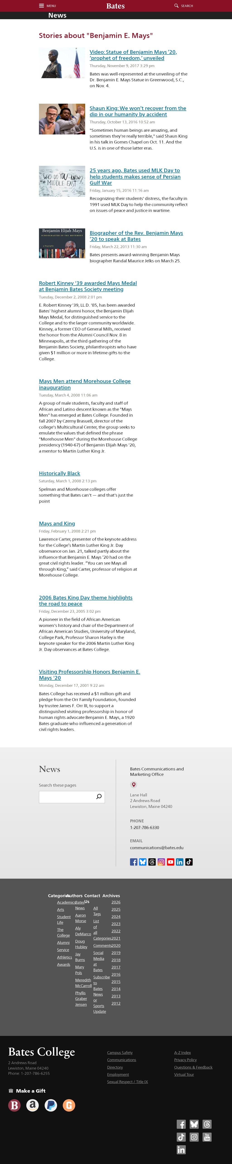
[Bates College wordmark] (115, 6)
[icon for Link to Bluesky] (142, 862)
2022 (116, 931)
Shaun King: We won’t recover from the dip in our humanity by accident (138, 111)
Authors (74, 895)
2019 (116, 952)
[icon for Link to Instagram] (161, 862)
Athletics (64, 957)
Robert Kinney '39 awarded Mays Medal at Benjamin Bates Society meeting (88, 286)
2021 (116, 938)
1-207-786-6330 (144, 827)
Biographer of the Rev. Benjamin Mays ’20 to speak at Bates (136, 236)
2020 (116, 945)
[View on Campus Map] (133, 784)
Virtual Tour (184, 1074)
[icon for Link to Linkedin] (179, 862)
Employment (118, 1074)
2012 (116, 1003)
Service (63, 950)
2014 (116, 989)
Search (187, 6)
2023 (116, 924)
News (57, 15)
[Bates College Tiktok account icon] (181, 1137)
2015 (116, 981)
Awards (63, 964)
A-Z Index (182, 1052)
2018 (116, 960)
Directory (115, 1067)
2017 (116, 967)
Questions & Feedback (193, 1067)
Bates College (41, 1051)
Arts (60, 909)
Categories (59, 895)
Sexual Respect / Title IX (127, 1082)
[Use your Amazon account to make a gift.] (32, 1105)
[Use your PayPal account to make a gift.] (51, 1105)
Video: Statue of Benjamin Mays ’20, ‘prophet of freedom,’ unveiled (133, 55)
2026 (116, 902)
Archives (111, 895)
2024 (116, 916)
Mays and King (57, 523)
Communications (121, 1060)
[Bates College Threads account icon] (207, 1124)
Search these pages (57, 785)
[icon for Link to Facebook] (133, 862)
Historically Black (59, 473)
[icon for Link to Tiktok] (189, 862)
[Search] (99, 797)
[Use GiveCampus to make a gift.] (69, 1105)
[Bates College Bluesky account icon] (194, 1124)
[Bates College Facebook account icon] (181, 1124)
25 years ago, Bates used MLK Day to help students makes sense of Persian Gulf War (135, 176)
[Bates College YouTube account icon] (207, 1137)
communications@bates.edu (157, 847)
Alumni (63, 942)
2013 (116, 996)
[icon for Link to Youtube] (170, 862)
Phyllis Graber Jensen (81, 999)
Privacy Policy (185, 1060)
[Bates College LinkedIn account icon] (181, 1149)
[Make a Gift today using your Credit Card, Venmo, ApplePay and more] (14, 1105)
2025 (116, 909)
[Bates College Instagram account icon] (194, 1137)
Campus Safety (120, 1052)
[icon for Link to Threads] (152, 862)
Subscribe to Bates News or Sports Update (101, 994)
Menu (51, 6)
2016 (116, 974)
